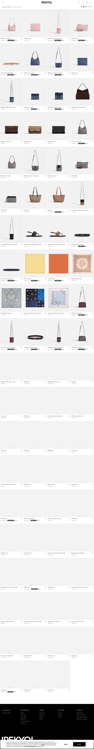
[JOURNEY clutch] (11, 538)
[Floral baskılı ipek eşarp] (11, 298)
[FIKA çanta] (35, 195)
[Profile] (91, 2)
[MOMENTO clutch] (35, 126)
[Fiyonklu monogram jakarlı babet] (58, 401)
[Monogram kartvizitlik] (35, 92)
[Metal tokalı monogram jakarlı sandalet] (35, 229)
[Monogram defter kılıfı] (35, 503)
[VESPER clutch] (11, 195)
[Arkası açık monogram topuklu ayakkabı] (58, 538)
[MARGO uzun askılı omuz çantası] (58, 58)
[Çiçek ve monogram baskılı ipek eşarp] (58, 298)
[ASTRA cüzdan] (82, 23)
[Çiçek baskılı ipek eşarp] (82, 263)
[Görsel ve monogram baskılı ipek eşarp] (35, 298)
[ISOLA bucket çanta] (58, 161)
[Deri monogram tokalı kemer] (11, 58)
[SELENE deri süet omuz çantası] (82, 92)
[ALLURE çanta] (11, 503)
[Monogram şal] (82, 469)
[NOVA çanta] (35, 572)
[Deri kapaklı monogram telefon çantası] (82, 195)
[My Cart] (87, 2)
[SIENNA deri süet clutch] (11, 126)
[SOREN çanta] (35, 366)
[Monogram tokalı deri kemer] (82, 229)
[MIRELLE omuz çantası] (11, 23)
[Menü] (2, 2)
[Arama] (79, 2)
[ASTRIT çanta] (35, 401)
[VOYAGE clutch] (35, 23)
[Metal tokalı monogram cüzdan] (58, 92)
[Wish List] (83, 2)
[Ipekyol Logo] (47, 2)
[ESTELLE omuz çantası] (35, 58)
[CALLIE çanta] (11, 401)
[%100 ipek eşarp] (35, 263)
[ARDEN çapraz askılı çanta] (58, 366)
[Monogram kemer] (35, 538)
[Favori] (22, 38)
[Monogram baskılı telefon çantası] (58, 23)
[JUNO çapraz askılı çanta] (82, 298)
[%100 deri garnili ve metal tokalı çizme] (11, 572)
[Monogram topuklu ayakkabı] (82, 538)
